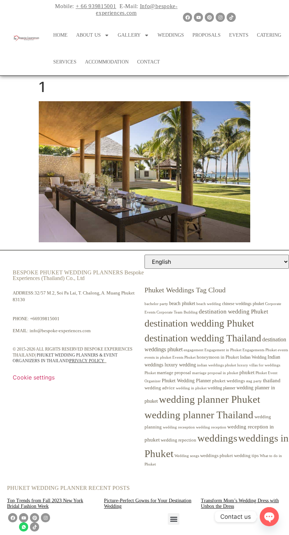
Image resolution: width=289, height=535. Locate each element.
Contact (148, 62)
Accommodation (107, 62)
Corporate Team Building (177, 312)
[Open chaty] (269, 516)
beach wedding (208, 304)
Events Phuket (184, 357)
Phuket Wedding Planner (186, 380)
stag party (254, 381)
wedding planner (221, 387)
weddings (217, 438)
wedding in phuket (191, 388)
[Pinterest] (209, 17)
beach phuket (182, 303)
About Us (88, 35)
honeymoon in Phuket (218, 357)
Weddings (171, 35)
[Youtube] (198, 17)
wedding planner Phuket (209, 399)
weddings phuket (216, 455)
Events (238, 35)
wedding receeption (179, 427)
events (283, 350)
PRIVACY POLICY (86, 360)
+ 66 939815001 (96, 6)
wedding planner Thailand (198, 414)
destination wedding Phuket (233, 311)
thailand (272, 380)
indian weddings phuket (216, 365)
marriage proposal (174, 372)
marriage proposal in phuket (215, 373)
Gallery (129, 35)
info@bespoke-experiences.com (60, 330)
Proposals (206, 35)
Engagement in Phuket (222, 350)
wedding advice (159, 387)
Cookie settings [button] (34, 377)
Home (60, 35)
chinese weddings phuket (243, 303)
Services (64, 62)
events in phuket (157, 357)
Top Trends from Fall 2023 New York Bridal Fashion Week (45, 503)
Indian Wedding (253, 357)
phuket (246, 372)
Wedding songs (186, 456)
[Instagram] (220, 17)
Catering (269, 35)
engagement (193, 350)
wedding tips (246, 455)
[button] (173, 519)
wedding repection (178, 440)
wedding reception (211, 427)
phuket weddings (228, 380)
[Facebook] (187, 17)
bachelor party (156, 304)
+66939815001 (45, 318)
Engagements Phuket (259, 350)
